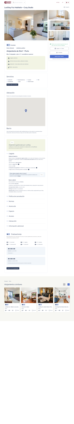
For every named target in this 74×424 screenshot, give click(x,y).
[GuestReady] (7, 2)
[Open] (24, 2)
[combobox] (19, 2)
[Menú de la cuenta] (67, 2)
